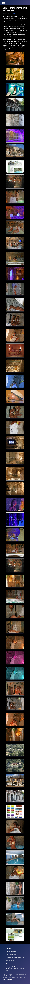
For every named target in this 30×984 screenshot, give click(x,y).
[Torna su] (27, 981)
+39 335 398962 (11, 954)
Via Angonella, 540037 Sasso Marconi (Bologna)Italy (15, 968)
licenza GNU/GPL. (11, 979)
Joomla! (4, 977)
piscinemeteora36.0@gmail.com (15, 957)
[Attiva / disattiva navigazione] (4, 3)
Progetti (13, 13)
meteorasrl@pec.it (11, 960)
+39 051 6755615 (11, 951)
